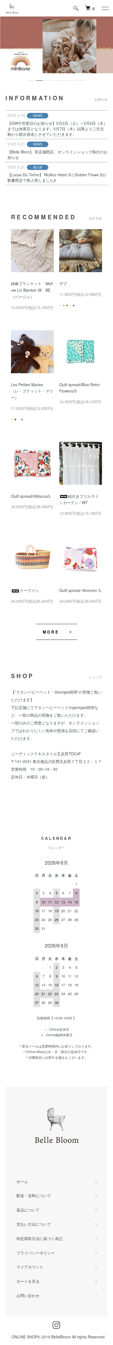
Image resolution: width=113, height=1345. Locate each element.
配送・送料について (33, 1195)
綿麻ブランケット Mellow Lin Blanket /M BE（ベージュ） (32, 290)
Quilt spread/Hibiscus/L (31, 496)
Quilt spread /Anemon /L (80, 590)
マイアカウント (29, 1267)
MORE (51, 632)
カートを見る (27, 1281)
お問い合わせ (27, 1295)
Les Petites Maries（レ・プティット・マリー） (32, 391)
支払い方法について (33, 1224)
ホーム (22, 1181)
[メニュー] (105, 8)
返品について (27, 1210)
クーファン (29, 590)
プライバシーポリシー (35, 1252)
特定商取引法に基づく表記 (39, 1238)
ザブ (63, 283)
